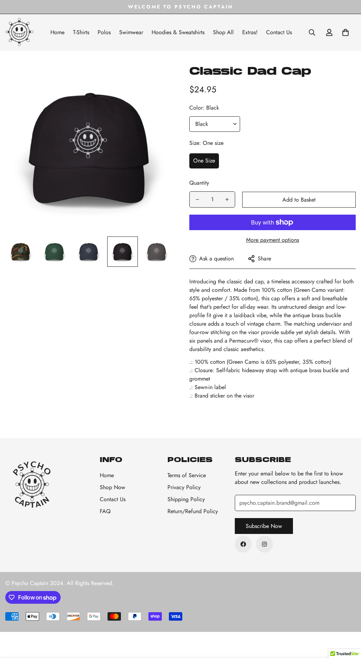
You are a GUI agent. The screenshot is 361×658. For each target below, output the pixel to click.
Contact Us (279, 32)
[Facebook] (243, 544)
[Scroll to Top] (347, 619)
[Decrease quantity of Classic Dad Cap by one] (197, 199)
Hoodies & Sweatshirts (178, 32)
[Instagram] (264, 544)
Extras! (250, 32)
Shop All (223, 32)
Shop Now (112, 487)
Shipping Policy (186, 499)
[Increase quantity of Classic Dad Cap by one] (227, 199)
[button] (345, 32)
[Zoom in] (157, 80)
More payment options (272, 240)
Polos (104, 32)
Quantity (199, 183)
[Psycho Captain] (19, 32)
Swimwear (131, 32)
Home (57, 32)
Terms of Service (186, 475)
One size (204, 160)
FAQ (105, 511)
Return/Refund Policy (192, 511)
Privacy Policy (184, 487)
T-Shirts (81, 32)
